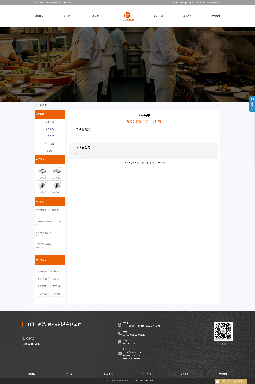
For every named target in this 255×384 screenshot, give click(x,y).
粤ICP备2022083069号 (148, 381)
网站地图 (175, 3)
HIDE (49, 151)
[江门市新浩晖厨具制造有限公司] (127, 16)
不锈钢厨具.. (43, 271)
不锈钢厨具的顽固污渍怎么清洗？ (49, 221)
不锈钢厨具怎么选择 (43, 244)
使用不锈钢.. (56, 286)
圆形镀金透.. (56, 192)
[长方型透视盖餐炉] (56, 171)
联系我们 (198, 3)
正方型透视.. (42, 178)
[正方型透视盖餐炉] (42, 171)
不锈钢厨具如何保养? (44, 233)
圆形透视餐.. (42, 192)
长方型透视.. (56, 178)
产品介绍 (158, 16)
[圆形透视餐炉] (42, 186)
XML (183, 3)
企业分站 (189, 3)
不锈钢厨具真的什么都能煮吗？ (48, 210)
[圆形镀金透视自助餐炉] (56, 186)
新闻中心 (96, 16)
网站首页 (39, 16)
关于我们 (67, 16)
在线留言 (216, 16)
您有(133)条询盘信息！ (211, 3)
